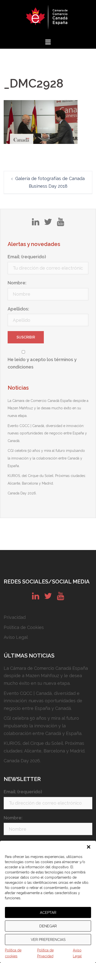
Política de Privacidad (45, 953)
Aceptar (48, 912)
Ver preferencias (48, 939)
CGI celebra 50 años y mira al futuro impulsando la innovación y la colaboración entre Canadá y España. (46, 458)
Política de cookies (13, 953)
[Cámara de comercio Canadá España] (48, 18)
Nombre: (17, 282)
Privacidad (15, 617)
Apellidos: (18, 308)
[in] (35, 224)
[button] (88, 846)
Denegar (48, 926)
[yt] (60, 224)
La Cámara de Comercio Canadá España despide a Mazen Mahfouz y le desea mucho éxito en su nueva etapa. (48, 408)
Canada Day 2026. (22, 493)
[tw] (48, 224)
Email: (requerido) (27, 256)
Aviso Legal (77, 953)
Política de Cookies (24, 627)
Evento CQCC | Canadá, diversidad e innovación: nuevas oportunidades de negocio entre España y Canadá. (47, 433)
